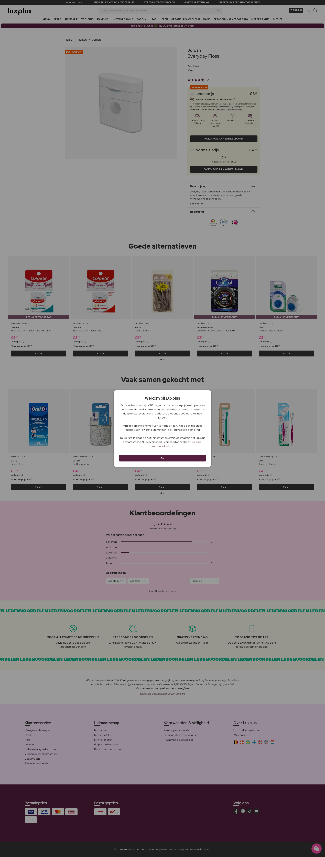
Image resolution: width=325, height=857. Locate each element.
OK (163, 458)
